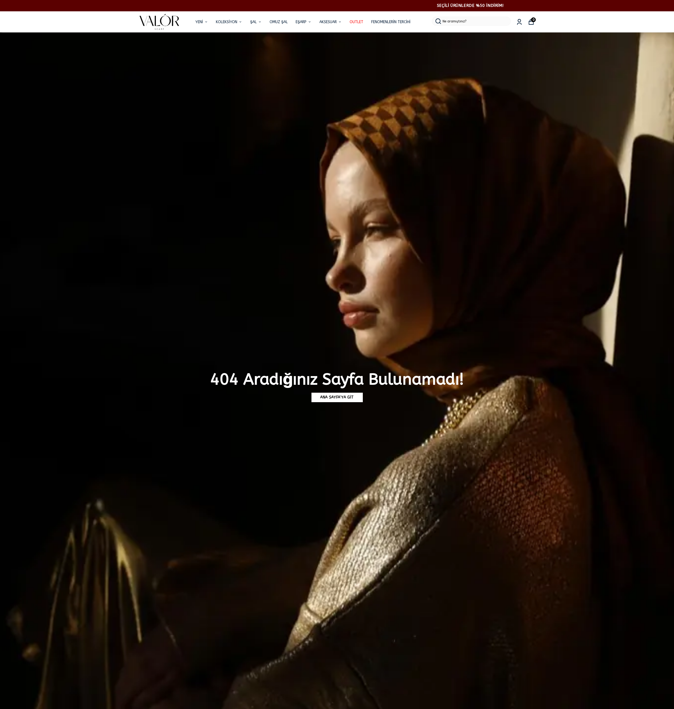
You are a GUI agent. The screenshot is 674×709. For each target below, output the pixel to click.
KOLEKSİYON (226, 22)
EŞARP (301, 22)
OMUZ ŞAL (279, 22)
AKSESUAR (328, 22)
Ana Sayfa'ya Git (337, 397)
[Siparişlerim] (519, 22)
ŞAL (253, 22)
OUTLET (356, 22)
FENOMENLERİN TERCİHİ (390, 22)
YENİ (199, 22)
